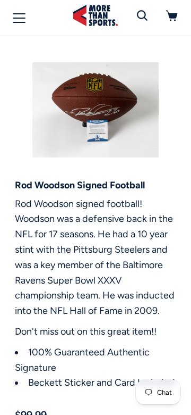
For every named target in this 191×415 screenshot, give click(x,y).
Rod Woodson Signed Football (80, 185)
